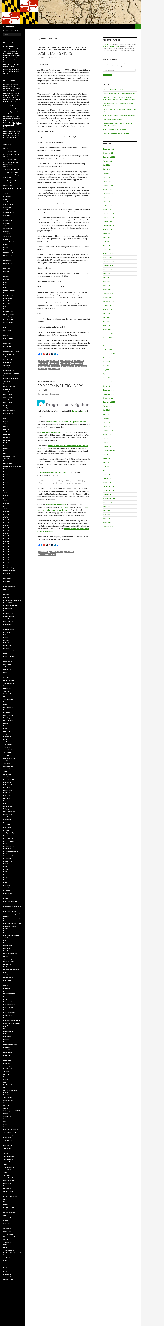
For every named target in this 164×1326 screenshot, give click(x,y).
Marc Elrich (6, 825)
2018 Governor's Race (10, 159)
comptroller (6, 368)
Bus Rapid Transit (8, 311)
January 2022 (107, 189)
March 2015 (107, 474)
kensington (6, 787)
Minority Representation (10, 896)
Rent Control (7, 1042)
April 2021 (106, 197)
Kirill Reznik (6, 793)
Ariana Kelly (42, 47)
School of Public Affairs (111, 46)
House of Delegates (9, 720)
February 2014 (108, 526)
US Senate (6, 1204)
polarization (6, 988)
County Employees (9, 410)
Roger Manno (7, 1063)
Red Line (5, 1034)
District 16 (6, 490)
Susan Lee (6, 1143)
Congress (6, 376)
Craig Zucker (7, 424)
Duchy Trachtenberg (9, 586)
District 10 (6, 477)
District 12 (6, 479)
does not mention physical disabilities (54, 472)
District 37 (6, 528)
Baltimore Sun (7, 255)
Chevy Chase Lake (8, 349)
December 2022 (108, 149)
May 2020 (106, 241)
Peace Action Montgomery (11, 969)
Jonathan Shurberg (9, 769)
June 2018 (106, 318)
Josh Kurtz (6, 771)
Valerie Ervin (7, 1210)
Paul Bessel (6, 967)
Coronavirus (7, 384)
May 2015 (106, 466)
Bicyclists (6, 279)
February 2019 (108, 293)
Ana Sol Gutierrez (8, 210)
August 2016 (107, 406)
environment (7, 627)
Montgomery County (9, 911)
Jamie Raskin (81, 47)
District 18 (6, 495)
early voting (6, 589)
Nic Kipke (6, 956)
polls (4, 996)
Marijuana (6, 830)
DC (4, 445)
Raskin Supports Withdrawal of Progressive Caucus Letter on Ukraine (12, 71)
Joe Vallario (6, 761)
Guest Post (6, 691)
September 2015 (109, 450)
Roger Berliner (80, 49)
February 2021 (108, 205)
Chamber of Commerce (10, 333)
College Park (7, 362)
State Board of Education (10, 1129)
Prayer (5, 999)
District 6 (6, 560)
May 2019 (106, 281)
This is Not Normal (8, 1167)
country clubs (7, 408)
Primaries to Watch (9, 1004)
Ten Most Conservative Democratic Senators (119, 93)
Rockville (6, 1058)
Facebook (6, 640)
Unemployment (8, 1191)
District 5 (6, 557)
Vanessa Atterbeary (9, 1212)
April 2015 (106, 470)
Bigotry (5, 282)
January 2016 (107, 434)
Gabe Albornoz (66, 361)
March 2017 (107, 378)
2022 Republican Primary (10, 183)
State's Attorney (8, 1135)
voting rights (7, 1228)
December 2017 (108, 342)
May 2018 (106, 322)
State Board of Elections (10, 1132)
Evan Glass (6, 637)
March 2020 (107, 249)
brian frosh (6, 303)
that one (84, 411)
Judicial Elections (8, 777)
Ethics (5, 635)
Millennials (6, 890)
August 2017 (107, 358)
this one (75, 411)
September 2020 (109, 225)
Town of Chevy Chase (9, 1178)
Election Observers (9, 611)
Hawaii (5, 710)
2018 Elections (7, 157)
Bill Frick (5, 285)
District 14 (6, 485)
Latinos (5, 801)
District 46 (6, 552)
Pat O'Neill (55, 366)
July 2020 (106, 233)
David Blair (6, 432)
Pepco (5, 972)
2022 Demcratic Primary (10, 172)
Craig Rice (6, 421)
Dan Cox (5, 426)
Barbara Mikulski (8, 260)
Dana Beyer (6, 429)
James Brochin (7, 744)
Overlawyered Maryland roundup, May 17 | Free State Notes (11, 86)
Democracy (6, 453)
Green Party (7, 688)
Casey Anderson (8, 322)
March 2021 (107, 201)
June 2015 (106, 462)
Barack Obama (7, 258)
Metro (5, 882)
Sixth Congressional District (11, 1111)
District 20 (6, 501)
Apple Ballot (6, 231)
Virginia (5, 1220)
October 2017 (108, 350)
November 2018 (108, 301)
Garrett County (7, 675)
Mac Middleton (7, 817)
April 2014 (106, 518)
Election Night (7, 608)
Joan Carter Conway (9, 758)
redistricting (7, 1039)
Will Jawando (54, 369)
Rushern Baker (7, 1068)
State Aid (6, 1127)
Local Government (9, 811)
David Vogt (6, 443)
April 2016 (106, 422)
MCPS (5, 872)
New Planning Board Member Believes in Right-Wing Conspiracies (12, 60)
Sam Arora (6, 1074)
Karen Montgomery (9, 779)
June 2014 (106, 510)
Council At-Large (8, 392)
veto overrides (7, 1218)
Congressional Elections (10, 378)
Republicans (6, 1047)
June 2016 (106, 414)
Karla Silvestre (77, 363)
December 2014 (108, 486)
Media (5, 880)
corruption (6, 389)
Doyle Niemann (8, 584)
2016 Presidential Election (11, 154)
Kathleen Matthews (9, 785)
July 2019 (106, 273)
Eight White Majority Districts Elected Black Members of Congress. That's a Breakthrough (119, 98)
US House (6, 1202)
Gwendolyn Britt (8, 699)
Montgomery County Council (12, 923)
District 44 (6, 546)
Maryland (6, 844)
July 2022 (106, 165)
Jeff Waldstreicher (8, 750)
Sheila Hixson (7, 1103)
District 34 (6, 522)
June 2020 (106, 237)
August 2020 (107, 229)
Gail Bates (6, 667)
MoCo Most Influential (10, 901)
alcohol (5, 202)
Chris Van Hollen (8, 360)
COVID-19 (6, 418)
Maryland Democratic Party (11, 851)
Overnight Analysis (9, 961)
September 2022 (109, 157)
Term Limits (6, 1162)
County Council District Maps (113, 89)
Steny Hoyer (7, 1137)
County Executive (8, 413)
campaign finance (8, 314)
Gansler (5, 672)
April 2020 (106, 245)
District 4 (6, 536)
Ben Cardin (52, 47)
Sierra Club (6, 1105)
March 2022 (107, 181)
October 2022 (108, 153)
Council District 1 (8, 394)
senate (5, 1087)
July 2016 (106, 410)
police (5, 991)
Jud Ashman (7, 774)
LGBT (5, 803)
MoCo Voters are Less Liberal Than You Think (119, 115)
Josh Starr (65, 363)
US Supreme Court (8, 1207)
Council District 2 (8, 397)
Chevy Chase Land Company (11, 351)
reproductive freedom (10, 1044)
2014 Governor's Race (10, 151)
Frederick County (8, 656)
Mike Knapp (6, 885)
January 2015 (107, 482)
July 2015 (106, 458)
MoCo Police (7, 904)
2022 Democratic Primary (11, 175)
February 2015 (108, 478)
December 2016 (108, 390)
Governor (6, 686)
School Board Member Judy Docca (53, 432)
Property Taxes (7, 1015)
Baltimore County (8, 252)
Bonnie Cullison (8, 295)
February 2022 (108, 185)
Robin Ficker (7, 1055)
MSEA (5, 940)
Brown (5, 306)
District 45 (6, 549)
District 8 (6, 562)
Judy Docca (43, 552)
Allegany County (8, 204)
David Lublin (55, 394)
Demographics (7, 463)
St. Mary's (6, 1124)
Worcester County (9, 1250)
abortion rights (7, 185)
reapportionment (8, 1031)
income (5, 739)
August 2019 (107, 269)
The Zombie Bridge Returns (112, 120)
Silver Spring (7, 1108)
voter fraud (6, 1223)
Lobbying (6, 809)
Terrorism (6, 1164)
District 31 (6, 520)
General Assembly (8, 680)
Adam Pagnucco (56, 57)
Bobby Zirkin (7, 293)
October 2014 (108, 494)
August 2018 (107, 310)
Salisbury (6, 1071)
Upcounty (6, 1199)
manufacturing (7, 819)
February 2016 (108, 430)
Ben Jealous (7, 271)
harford (5, 704)
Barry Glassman (8, 263)
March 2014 (107, 522)
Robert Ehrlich (7, 1052)
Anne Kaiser (7, 223)
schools (5, 1079)
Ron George (6, 1066)
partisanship (7, 964)
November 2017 (108, 346)
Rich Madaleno (68, 49)
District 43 (6, 544)
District (5, 471)
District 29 (6, 511)
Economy (6, 594)
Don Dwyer (6, 573)
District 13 (6, 482)
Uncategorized (7, 1188)
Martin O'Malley (8, 838)
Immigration (7, 734)
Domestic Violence (9, 570)
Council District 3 (8, 400)
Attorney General (8, 242)
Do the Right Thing (8, 568)
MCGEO (5, 869)
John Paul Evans (8, 766)
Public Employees (8, 1018)
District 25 (6, 506)
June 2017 (106, 366)
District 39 (6, 533)
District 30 (6, 517)
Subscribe (108, 75)
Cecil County (7, 330)
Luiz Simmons (7, 814)
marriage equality (8, 833)
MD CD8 (5, 877)
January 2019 (107, 297)
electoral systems (8, 619)
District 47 (6, 554)
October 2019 (108, 265)
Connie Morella (8, 381)
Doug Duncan (7, 578)
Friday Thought (7, 661)
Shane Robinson (8, 1100)
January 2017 (107, 386)
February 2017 (108, 382)
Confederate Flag (8, 370)
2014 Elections (7, 149)
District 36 (6, 525)
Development (7, 469)
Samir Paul (43, 369)
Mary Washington (8, 841)
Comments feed (8, 1277)
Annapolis (6, 218)
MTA (4, 943)
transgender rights (9, 1180)
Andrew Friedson (8, 212)
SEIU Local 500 (7, 1085)
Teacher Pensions (8, 1156)
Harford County (8, 707)
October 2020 (108, 221)
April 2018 (106, 326)
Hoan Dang (71, 47)
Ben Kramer (7, 274)
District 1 (6, 474)
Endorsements (7, 624)
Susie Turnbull (7, 1145)
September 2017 (109, 354)
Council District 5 (8, 402)
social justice (7, 1116)
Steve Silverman (8, 1140)
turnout (5, 1186)
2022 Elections (7, 177)
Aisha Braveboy (8, 196)
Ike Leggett (6, 731)
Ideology (5, 728)
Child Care (6, 357)
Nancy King (6, 948)
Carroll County (7, 317)
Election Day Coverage (10, 605)
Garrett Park (7, 678)
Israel (5, 742)
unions (5, 1194)
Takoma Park (7, 1148)
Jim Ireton (6, 755)
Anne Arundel (7, 220)
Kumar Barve (7, 795)
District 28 (6, 509)
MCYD (5, 874)
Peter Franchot (7, 980)
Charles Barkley (8, 338)
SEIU (4, 1082)
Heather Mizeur (8, 715)
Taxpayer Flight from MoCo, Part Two (116, 134)
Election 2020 (7, 603)
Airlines (5, 193)
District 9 (6, 565)
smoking (5, 1113)
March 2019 (107, 289)
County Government (9, 416)
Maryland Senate (8, 858)
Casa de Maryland (8, 319)
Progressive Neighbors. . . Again (62, 387)
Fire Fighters (7, 645)
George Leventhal (8, 683)
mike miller (6, 888)
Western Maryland (9, 1237)
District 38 (6, 530)
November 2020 (108, 217)
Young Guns (6, 1257)
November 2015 (108, 442)
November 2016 (108, 394)
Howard (5, 723)
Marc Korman (43, 49)
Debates (5, 448)
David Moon (6, 437)
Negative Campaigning (10, 953)
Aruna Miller (7, 236)
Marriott (5, 836)
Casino (5, 325)
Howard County (8, 726)
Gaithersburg (7, 669)
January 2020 (107, 257)
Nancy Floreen (7, 945)
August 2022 (107, 161)
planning (5, 985)
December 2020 (108, 213)
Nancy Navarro (7, 951)
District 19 (6, 498)
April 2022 (106, 177)
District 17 (6, 493)
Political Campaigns (9, 993)
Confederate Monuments (11, 373)
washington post (8, 1231)
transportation (7, 1183)
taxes (5, 1151)
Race (4, 1028)
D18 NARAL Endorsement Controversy (11, 127)
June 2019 (106, 277)
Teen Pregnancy (8, 1159)
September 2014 (109, 498)
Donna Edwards (8, 576)
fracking (5, 653)
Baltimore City (7, 250)
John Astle (6, 763)
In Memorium (7, 736)
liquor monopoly (8, 806)
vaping (5, 1215)
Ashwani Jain (7, 239)
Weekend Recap (8, 1234)
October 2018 (108, 306)
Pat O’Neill (64, 507)
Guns (5, 696)
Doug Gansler (7, 581)
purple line (6, 1026)
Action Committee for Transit (12, 188)
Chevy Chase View (8, 354)
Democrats (6, 461)
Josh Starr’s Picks (54, 53)
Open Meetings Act (9, 959)
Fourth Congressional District (12, 651)
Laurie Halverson (57, 552)
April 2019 (106, 285)
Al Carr (5, 199)
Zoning (5, 1260)
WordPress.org (8, 1279)
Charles (5, 335)
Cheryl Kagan (7, 343)
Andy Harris (6, 215)
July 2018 (106, 314)
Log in (5, 1271)
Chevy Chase (7, 346)
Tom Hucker (7, 1175)
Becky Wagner (7, 266)
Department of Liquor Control (12, 466)
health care (6, 712)
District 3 (6, 514)
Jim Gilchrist (7, 752)
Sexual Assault (7, 1097)
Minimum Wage (8, 893)
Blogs (5, 287)
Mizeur (5, 898)
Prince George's (8, 1007)
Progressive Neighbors (46, 382)
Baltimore (6, 247)
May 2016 (106, 418)
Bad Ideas (6, 244)
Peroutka (6, 975)
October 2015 (108, 446)
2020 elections (7, 167)
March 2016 (107, 426)
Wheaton (6, 1239)
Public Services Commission (11, 1023)
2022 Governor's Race (10, 180)
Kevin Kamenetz (8, 790)
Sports (5, 1121)
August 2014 (107, 502)
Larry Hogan (7, 798)
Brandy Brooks (7, 298)
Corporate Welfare (9, 386)
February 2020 (108, 253)
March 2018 (107, 330)
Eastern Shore (7, 592)
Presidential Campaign (10, 1002)
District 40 (6, 538)
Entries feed (7, 1274)
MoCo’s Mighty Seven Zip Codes (114, 130)
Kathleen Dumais (8, 782)
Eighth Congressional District (12, 600)
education (6, 597)
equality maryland (8, 629)
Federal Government (9, 643)
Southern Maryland (9, 1119)
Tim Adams (6, 1172)
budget (5, 309)
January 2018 (107, 338)
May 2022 (106, 173)
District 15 (6, 487)
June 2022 (106, 169)
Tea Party (6, 1154)
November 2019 (108, 261)
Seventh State (9, 26)
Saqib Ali (5, 1077)
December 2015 (108, 438)
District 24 (6, 503)
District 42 (6, 541)
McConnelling (7, 861)
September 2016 (109, 402)
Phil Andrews (7, 983)
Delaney (5, 451)
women (5, 1247)
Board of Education (9, 290)
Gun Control (7, 694)
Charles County (8, 341)
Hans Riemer (61, 47)
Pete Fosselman (55, 49)
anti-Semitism (7, 228)
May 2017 (106, 370)
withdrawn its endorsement (56, 504)
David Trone (6, 440)
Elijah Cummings (8, 621)
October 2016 (108, 398)
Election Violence (8, 616)
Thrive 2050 (7, 1170)
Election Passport (8, 613)
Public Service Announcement (12, 1020)
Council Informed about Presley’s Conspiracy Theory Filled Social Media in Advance (12, 53)
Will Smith (6, 1245)
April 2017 (106, 374)
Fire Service (6, 648)
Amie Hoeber (7, 207)
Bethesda (6, 276)
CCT (4, 327)
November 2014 (108, 490)
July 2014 (106, 506)
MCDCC (5, 864)
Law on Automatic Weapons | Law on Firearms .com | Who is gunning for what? (12, 133)
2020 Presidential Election (11, 169)
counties (6, 405)
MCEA (5, 866)
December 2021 (108, 193)
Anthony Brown (8, 226)
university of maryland (10, 1196)
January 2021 (107, 209)
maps (5, 822)
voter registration (8, 1226)
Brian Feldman (7, 301)
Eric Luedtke (7, 632)
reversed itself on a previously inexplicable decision (66, 421)
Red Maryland (7, 1036)
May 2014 (106, 514)
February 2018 (108, 334)
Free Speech (7, 659)
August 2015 (107, 454)
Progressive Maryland (10, 1010)
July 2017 (106, 362)
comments (6, 365)
